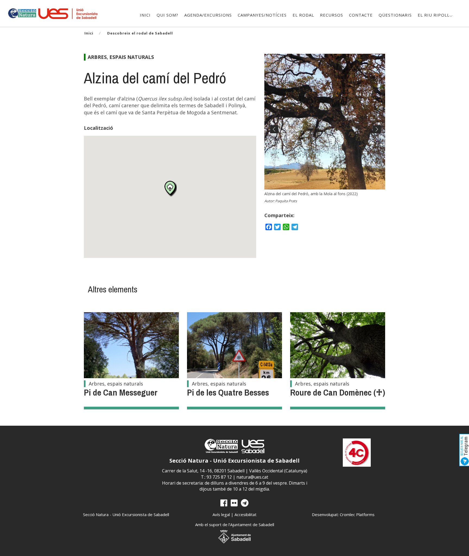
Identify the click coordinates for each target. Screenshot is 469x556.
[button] (170, 188)
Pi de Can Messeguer (120, 392)
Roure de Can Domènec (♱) (337, 392)
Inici (145, 15)
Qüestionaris (395, 15)
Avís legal (221, 514)
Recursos (331, 15)
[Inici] (22, 12)
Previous (274, 134)
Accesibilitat (245, 514)
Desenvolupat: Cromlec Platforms (343, 514)
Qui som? (167, 15)
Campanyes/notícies (262, 15)
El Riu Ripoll (433, 15)
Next (375, 134)
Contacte (361, 15)
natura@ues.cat (252, 477)
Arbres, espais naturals (121, 57)
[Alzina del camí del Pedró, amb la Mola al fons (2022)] (324, 121)
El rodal (303, 15)
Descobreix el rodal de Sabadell (140, 33)
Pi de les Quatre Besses (228, 392)
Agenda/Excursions (208, 15)
